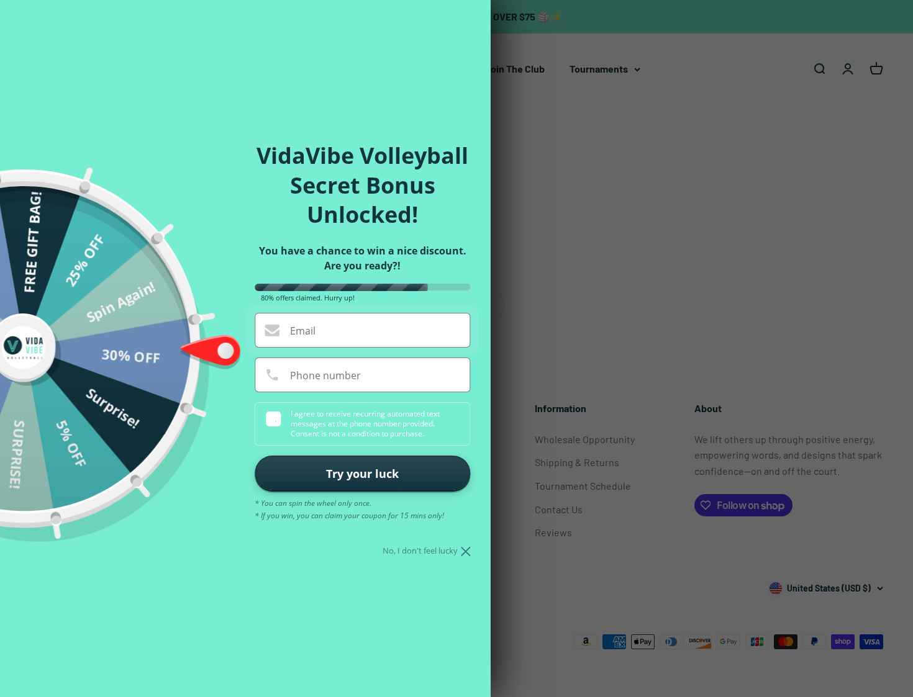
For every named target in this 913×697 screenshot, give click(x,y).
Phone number (325, 375)
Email (303, 331)
